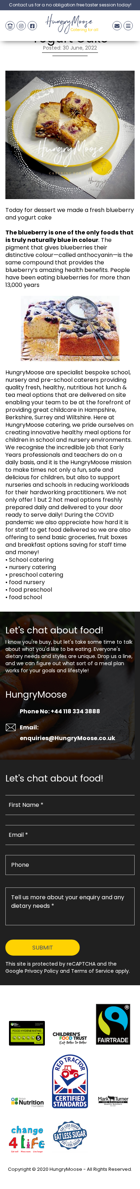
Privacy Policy (70, 1177)
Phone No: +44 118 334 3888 (60, 711)
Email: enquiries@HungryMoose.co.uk (67, 732)
